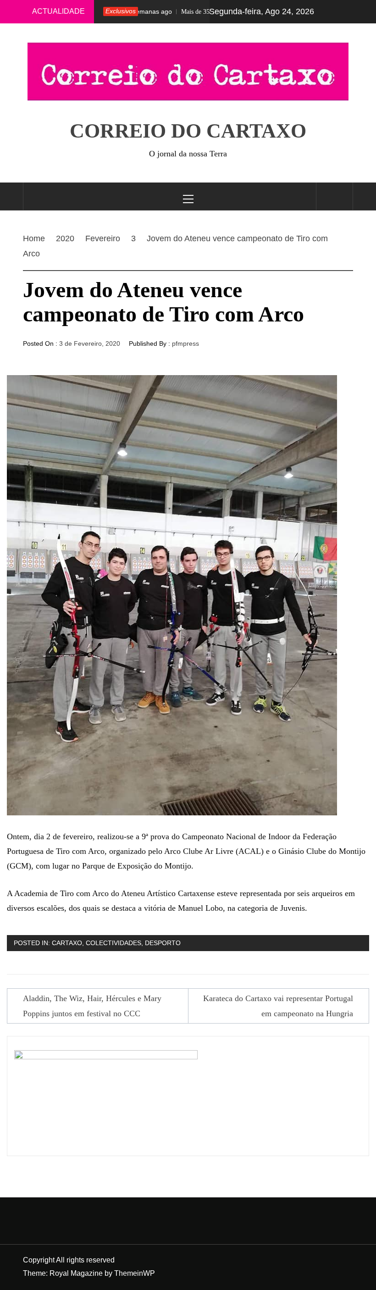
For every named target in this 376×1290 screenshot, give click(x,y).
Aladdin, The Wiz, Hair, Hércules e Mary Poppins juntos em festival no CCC (92, 1006)
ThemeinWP (134, 1273)
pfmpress (185, 343)
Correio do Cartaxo (188, 131)
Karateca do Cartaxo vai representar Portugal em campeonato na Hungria (278, 1006)
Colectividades (113, 943)
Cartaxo (67, 943)
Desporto (163, 943)
